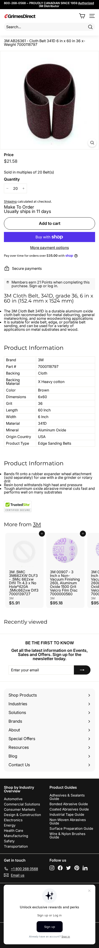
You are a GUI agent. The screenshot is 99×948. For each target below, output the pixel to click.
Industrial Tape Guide (67, 814)
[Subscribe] (82, 670)
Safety (9, 841)
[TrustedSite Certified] (18, 506)
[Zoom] (92, 142)
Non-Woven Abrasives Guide (68, 821)
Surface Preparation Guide (71, 828)
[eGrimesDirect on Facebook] (60, 867)
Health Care (13, 830)
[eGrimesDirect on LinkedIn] (85, 867)
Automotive (13, 799)
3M (37, 524)
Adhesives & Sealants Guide (67, 797)
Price (9, 155)
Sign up (35, 286)
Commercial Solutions (22, 804)
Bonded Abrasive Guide (69, 804)
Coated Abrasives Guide (69, 809)
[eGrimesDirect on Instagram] (52, 867)
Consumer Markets (19, 809)
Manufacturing (16, 836)
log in (52, 286)
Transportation (16, 846)
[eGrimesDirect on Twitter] (68, 867)
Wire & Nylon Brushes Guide (67, 835)
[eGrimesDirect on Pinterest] (76, 867)
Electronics (13, 820)
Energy (9, 825)
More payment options (49, 247)
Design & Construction (22, 815)
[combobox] (49, 27)
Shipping (10, 201)
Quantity (12, 179)
